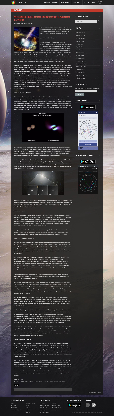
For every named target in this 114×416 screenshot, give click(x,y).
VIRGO (22, 381)
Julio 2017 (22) (80, 75)
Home (12, 403)
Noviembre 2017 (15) (81, 64)
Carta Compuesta (44, 412)
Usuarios (86, 3)
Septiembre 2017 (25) (81, 69)
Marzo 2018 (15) (80, 52)
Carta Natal (42, 403)
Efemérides (55, 3)
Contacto (28, 407)
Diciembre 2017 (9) (81, 61)
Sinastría (54, 403)
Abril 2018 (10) (80, 49)
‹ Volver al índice (92, 392)
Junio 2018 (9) (79, 44)
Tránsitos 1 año (43, 407)
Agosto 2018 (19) (80, 38)
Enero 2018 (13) (80, 58)
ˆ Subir (99, 392)
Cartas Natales (77, 3)
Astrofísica (62, 381)
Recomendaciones (65, 3)
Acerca (27, 410)
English (99, 3)
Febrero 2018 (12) (80, 55)
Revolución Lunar (56, 407)
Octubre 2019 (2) (80, 35)
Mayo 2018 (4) (79, 47)
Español (100, 1)
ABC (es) (20, 379)
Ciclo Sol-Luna (55, 410)
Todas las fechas (80, 32)
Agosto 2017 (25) (80, 72)
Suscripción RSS (80, 78)
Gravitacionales (38, 381)
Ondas (31, 381)
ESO (26, 381)
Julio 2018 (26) (80, 41)
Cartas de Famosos (30, 403)
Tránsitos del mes (44, 405)
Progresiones (43, 410)
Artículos (47, 3)
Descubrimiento (48, 381)
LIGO (17, 381)
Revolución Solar (56, 405)
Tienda (93, 3)
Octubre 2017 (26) (81, 66)
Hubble (56, 381)
